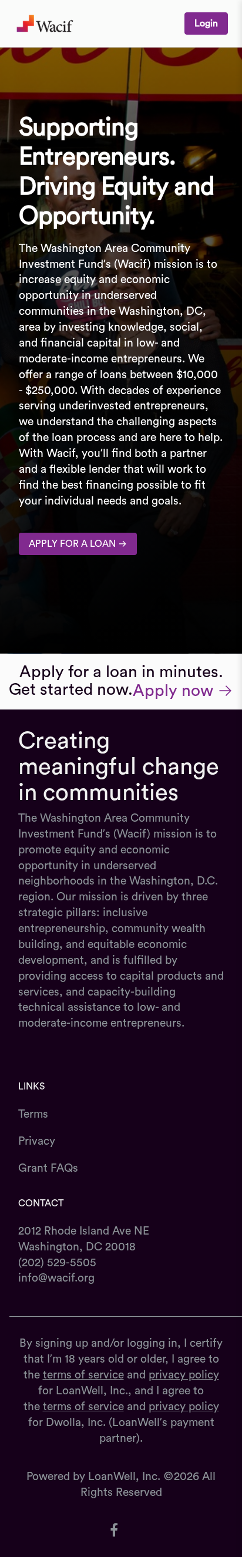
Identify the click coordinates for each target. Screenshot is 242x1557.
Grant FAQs (48, 1168)
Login (206, 23)
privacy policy (184, 1375)
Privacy (36, 1141)
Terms (33, 1114)
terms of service (83, 1375)
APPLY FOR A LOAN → (78, 544)
